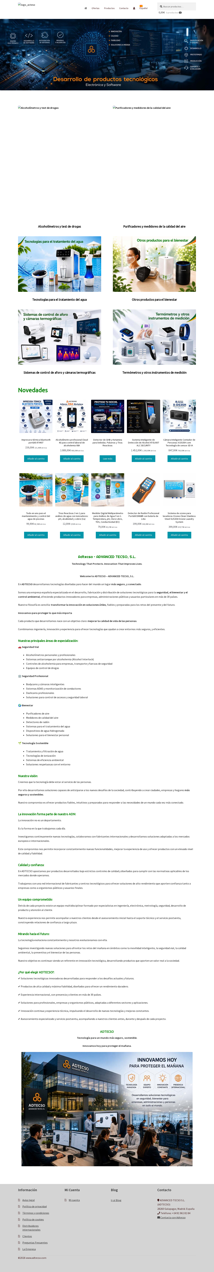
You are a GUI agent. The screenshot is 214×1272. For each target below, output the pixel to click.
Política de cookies (33, 1219)
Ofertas (95, 8)
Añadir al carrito (35, 458)
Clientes (27, 1236)
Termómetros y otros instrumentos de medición (154, 372)
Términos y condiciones (35, 1213)
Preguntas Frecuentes (35, 1242)
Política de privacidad (34, 1206)
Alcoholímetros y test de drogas (59, 226)
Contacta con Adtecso (173, 1217)
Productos (109, 8)
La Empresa (29, 1249)
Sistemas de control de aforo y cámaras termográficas (59, 372)
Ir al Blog (116, 1200)
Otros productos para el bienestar (154, 299)
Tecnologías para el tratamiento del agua (59, 299)
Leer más (107, 458)
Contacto (123, 8)
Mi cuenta (74, 1200)
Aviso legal (28, 1200)
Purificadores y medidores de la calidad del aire (154, 226)
